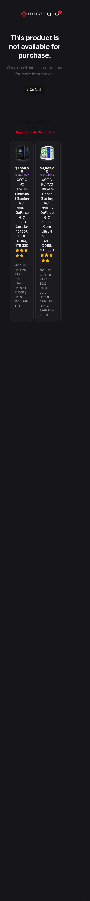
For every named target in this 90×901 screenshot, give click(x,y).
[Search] (49, 14)
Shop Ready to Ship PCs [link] (33, 132)
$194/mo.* (49, 175)
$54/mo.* (23, 175)
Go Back (36, 90)
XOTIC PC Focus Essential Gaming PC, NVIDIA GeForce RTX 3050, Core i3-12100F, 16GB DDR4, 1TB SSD (22, 213)
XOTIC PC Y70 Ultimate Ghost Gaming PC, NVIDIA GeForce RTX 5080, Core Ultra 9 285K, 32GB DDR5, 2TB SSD (47, 215)
